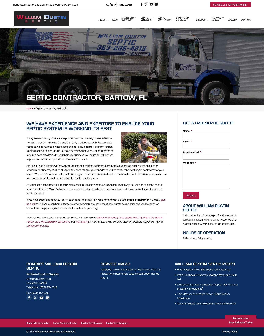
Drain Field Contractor (37, 322)
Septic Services (146, 19)
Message (189, 162)
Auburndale (125, 217)
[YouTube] (151, 4)
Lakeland (101, 217)
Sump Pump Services (182, 19)
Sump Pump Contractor (65, 322)
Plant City (148, 217)
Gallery (232, 20)
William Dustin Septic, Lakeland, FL (55, 331)
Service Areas (216, 19)
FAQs (115, 20)
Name (187, 131)
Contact (246, 20)
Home (29, 108)
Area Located (192, 152)
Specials (200, 20)
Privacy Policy (230, 331)
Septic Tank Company (117, 322)
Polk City (137, 217)
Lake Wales (41, 221)
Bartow (52, 221)
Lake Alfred (64, 221)
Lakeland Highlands (37, 225)
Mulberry (112, 217)
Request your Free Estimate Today (241, 320)
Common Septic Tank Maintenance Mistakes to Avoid (206, 303)
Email (187, 141)
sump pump (212, 219)
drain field (194, 219)
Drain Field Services (127, 19)
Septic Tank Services (91, 322)
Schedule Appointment (230, 4)
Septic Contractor (165, 19)
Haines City (82, 221)
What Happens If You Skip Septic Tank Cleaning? (204, 269)
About (101, 20)
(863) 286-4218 (121, 5)
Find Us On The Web (37, 293)
